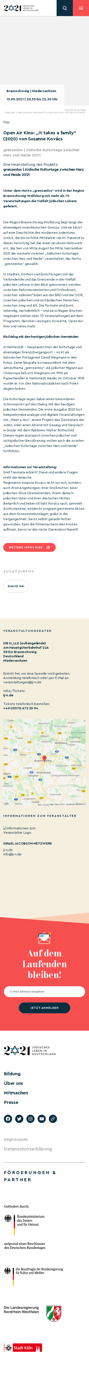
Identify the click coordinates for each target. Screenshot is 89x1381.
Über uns (13, 1083)
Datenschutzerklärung (28, 1149)
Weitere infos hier (26, 547)
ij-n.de (8, 695)
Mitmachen (16, 1092)
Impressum (16, 1139)
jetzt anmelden (44, 1007)
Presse (11, 1102)
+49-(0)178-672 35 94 (20, 708)
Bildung (12, 1073)
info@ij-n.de (12, 854)
